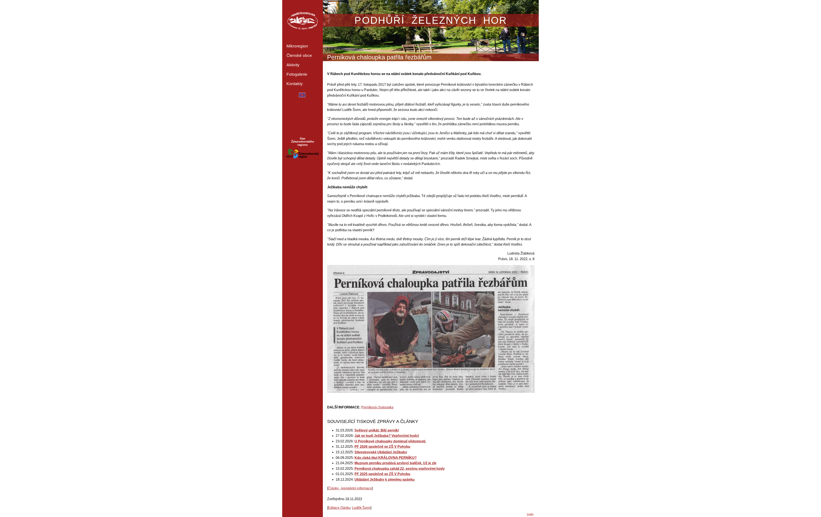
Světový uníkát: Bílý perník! (376, 430)
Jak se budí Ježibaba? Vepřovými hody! (386, 435)
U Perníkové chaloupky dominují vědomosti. (390, 441)
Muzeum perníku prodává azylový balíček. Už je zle (395, 463)
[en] (302, 96)
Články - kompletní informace (350, 488)
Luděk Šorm (361, 508)
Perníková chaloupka (377, 407)
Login (530, 514)
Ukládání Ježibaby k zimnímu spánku (384, 479)
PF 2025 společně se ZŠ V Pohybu (382, 474)
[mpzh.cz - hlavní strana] (302, 20)
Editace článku (339, 508)
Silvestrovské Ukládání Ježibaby (380, 452)
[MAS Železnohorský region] (302, 157)
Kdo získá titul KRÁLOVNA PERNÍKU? (385, 458)
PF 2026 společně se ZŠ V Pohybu (382, 446)
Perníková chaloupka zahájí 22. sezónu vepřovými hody (399, 468)
